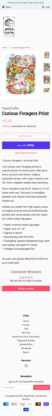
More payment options (26, 152)
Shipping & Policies (26, 340)
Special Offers (26, 344)
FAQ (26, 329)
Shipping (6, 126)
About (26, 321)
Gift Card (26, 332)
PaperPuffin (29, 396)
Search (26, 352)
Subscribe (42, 387)
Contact (26, 325)
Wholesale (26, 348)
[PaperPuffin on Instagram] (26, 366)
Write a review (26, 288)
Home (4, 47)
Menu (8, 7)
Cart (48, 7)
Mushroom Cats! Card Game (26, 336)
